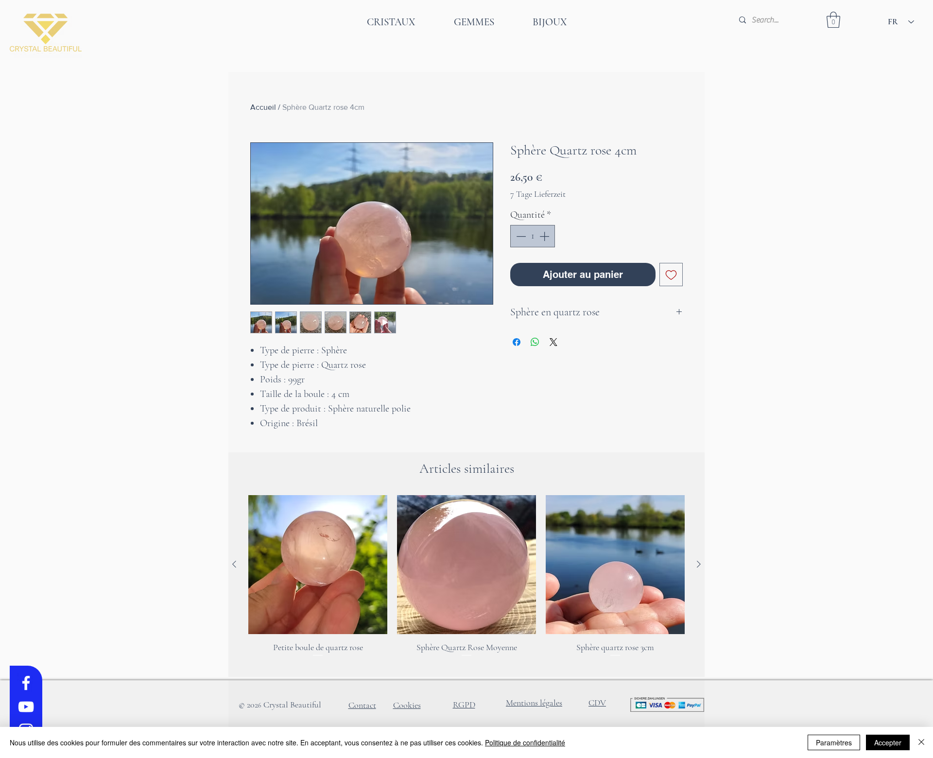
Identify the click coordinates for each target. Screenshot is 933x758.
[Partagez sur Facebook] (516, 342)
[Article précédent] (234, 564)
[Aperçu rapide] (317, 564)
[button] (833, 20)
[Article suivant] (699, 564)
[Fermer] (921, 742)
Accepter (887, 742)
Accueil (263, 107)
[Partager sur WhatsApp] (535, 342)
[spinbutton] (532, 236)
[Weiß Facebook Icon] (26, 682)
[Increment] (545, 236)
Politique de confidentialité (525, 742)
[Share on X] (553, 342)
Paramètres (834, 742)
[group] (466, 582)
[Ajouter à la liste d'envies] (671, 274)
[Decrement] (520, 236)
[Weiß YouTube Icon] (26, 706)
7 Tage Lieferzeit (538, 194)
